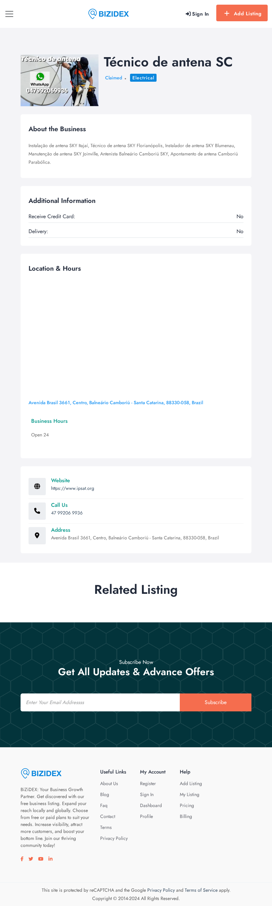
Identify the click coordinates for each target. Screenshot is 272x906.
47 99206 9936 (67, 512)
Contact (107, 816)
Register (148, 783)
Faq (103, 805)
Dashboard (151, 805)
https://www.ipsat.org (72, 488)
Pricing (187, 805)
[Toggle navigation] (9, 14)
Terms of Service (201, 890)
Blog (104, 794)
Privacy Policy (114, 838)
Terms (106, 827)
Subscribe (216, 702)
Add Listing (248, 13)
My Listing (189, 794)
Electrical (143, 77)
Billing (186, 816)
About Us (109, 783)
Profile (146, 816)
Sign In (147, 794)
